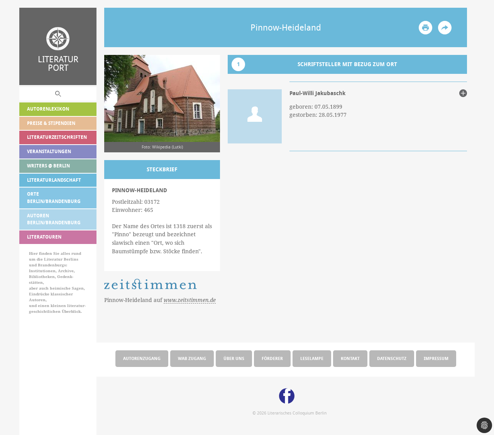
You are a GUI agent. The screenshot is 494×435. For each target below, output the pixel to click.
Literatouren (44, 237)
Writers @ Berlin (48, 165)
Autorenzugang (142, 358)
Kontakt (350, 358)
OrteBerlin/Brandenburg (54, 198)
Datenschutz (391, 358)
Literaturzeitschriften (57, 137)
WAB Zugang (192, 358)
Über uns (233, 358)
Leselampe (311, 358)
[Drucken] (425, 27)
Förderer (272, 358)
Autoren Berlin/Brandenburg (54, 219)
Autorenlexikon (48, 109)
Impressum (436, 358)
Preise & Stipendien (51, 123)
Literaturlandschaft (54, 180)
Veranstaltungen (49, 151)
